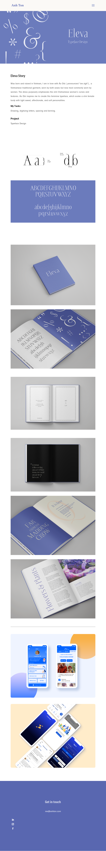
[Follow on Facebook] (53, 828)
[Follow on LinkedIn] (53, 820)
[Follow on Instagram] (53, 824)
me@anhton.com (53, 811)
